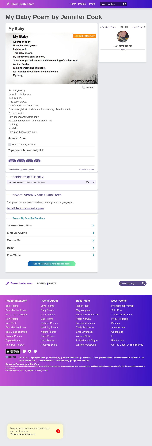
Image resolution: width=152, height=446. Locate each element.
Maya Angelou (83, 310)
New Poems (11, 319)
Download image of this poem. (21, 170)
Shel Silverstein (84, 332)
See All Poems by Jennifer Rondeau (52, 264)
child (37, 161)
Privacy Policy (62, 361)
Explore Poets (12, 340)
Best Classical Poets (16, 332)
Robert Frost (82, 306)
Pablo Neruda (83, 319)
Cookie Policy (53, 358)
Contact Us (86, 358)
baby (29, 161)
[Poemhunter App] (12, 351)
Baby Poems (47, 310)
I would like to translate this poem (25, 208)
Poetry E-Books (49, 344)
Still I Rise (116, 310)
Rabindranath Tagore (87, 340)
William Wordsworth (86, 344)
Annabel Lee (118, 327)
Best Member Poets (15, 327)
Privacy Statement (70, 358)
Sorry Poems (47, 336)
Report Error (106, 358)
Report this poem (86, 169)
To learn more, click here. (22, 434)
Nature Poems (48, 332)
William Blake (83, 336)
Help (96, 358)
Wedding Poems (49, 327)
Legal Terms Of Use (80, 361)
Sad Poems (47, 319)
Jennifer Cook (17, 138)
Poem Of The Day (14, 344)
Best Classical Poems (17, 314)
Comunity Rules (46, 361)
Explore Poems (13, 336)
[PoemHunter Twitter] (29, 351)
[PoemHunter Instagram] (35, 351)
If (112, 336)
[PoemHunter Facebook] (24, 351)
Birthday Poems (49, 323)
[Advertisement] (44, 415)
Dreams (115, 323)
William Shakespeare (87, 314)
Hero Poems (47, 340)
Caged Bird (117, 332)
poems (21, 161)
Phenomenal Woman (122, 306)
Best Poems (11, 306)
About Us (23, 358)
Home (73, 4)
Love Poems (47, 306)
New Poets (11, 323)
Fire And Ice (117, 340)
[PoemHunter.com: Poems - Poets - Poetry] (19, 4)
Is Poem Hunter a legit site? (127, 358)
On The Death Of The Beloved (127, 344)
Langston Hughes (85, 323)
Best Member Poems (16, 310)
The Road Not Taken (122, 314)
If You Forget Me (120, 319)
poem (12, 161)
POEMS (41, 283)
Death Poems (48, 314)
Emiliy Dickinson (85, 327)
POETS (52, 283)
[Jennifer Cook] (122, 36)
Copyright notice (37, 358)
